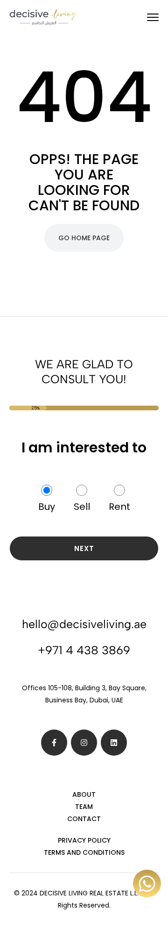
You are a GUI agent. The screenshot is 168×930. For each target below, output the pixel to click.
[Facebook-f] (54, 743)
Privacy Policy (84, 840)
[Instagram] (84, 743)
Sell (82, 507)
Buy (46, 507)
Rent (119, 507)
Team (84, 806)
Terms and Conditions (84, 852)
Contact (84, 818)
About (84, 794)
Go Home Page (84, 238)
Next (84, 548)
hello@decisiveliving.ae (84, 624)
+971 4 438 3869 (84, 650)
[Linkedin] (114, 743)
